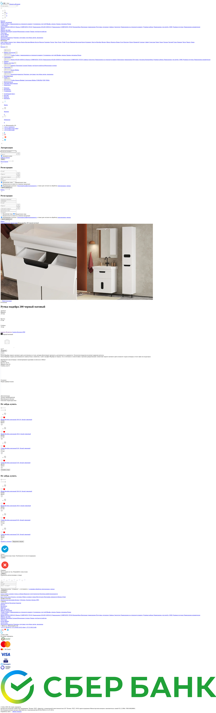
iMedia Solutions (17, 711)
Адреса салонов (9, 594)
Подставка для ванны (102, 27)
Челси (184, 42)
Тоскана (165, 42)
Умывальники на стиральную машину (132, 27)
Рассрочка (13, 603)
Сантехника (4, 25)
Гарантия (18, 603)
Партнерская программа (8, 600)
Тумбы (3, 24)
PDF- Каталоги (5, 609)
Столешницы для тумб (39, 24)
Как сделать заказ (6, 597)
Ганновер (47, 42)
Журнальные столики (23, 31)
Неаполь (113, 42)
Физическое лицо (8, 182)
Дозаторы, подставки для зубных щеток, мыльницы (28, 37)
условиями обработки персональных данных (42, 589)
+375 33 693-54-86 (31, 627)
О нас (2, 594)
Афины (19, 42)
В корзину (3, 350)
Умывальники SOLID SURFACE (42, 27)
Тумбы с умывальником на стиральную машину (19, 24)
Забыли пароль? (5, 157)
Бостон (37, 42)
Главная (3, 223)
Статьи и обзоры (19, 594)
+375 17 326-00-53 (6, 627)
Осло (121, 42)
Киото (83, 42)
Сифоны (111, 27)
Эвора (192, 42)
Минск (108, 42)
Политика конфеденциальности (48, 594)
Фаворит (179, 42)
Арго (14, 42)
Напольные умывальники (88, 27)
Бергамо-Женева (30, 42)
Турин (175, 42)
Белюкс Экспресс (26, 600)
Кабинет (3, 31)
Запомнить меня (7, 156)
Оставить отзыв (5, 469)
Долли (60, 42)
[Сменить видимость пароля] (18, 153)
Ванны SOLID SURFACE (8, 27)
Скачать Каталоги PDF (18, 332)
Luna (2, 42)
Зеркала (3, 28)
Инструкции (40, 597)
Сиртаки (141, 42)
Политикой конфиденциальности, (27, 185)
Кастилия (78, 42)
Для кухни (4, 33)
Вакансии (27, 594)
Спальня (14, 31)
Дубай (63, 42)
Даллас (52, 42)
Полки (69, 24)
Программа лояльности (51, 597)
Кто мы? (3, 43)
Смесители (117, 27)
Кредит (7, 603)
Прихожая (9, 31)
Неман (118, 42)
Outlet (8, 39)
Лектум (94, 42)
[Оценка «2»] (19, 580)
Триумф (170, 42)
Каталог (3, 21)
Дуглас (68, 42)
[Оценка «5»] (4, 580)
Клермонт (88, 42)
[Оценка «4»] (9, 580)
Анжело (10, 42)
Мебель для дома (5, 30)
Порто (131, 42)
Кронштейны (77, 27)
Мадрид (104, 42)
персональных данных (64, 185)
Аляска (6, 42)
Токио (161, 42)
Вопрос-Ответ (62, 597)
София (147, 42)
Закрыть (3, 573)
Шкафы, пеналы (51, 24)
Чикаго (188, 42)
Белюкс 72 (18, 600)
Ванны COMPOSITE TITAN (24, 27)
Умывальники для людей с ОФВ (163, 27)
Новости (8, 43)
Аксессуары (4, 36)
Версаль (41, 42)
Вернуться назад (7, 301)
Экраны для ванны (61, 24)
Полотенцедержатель (7, 37)
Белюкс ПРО (35, 600)
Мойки (7, 34)
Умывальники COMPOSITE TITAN (62, 27)
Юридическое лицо (20, 182)
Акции (3, 603)
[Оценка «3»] (14, 580)
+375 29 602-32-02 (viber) (18, 627)
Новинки (3, 39)
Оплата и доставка (16, 597)
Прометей (136, 42)
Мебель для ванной (6, 22)
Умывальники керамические (192, 27)
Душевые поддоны (178, 27)
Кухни (2, 34)
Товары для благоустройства (38, 31)
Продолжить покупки (18, 541)
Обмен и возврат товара (29, 597)
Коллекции (4, 606)
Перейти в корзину (6, 541)
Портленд (126, 42)
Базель (23, 42)
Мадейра (98, 42)
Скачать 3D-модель (6, 332)
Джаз (56, 42)
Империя (72, 42)
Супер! (3, 557)
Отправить (4, 590)
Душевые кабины (148, 27)
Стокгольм (152, 42)
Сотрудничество (34, 594)
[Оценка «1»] (24, 580)
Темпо (157, 42)
